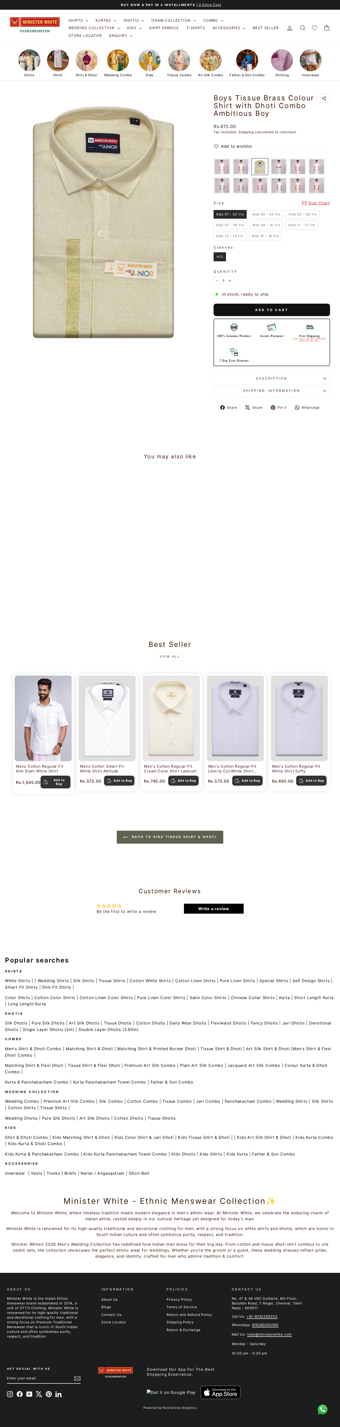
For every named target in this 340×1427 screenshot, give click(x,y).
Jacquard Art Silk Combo (253, 1065)
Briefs (70, 1173)
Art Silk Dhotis (84, 1022)
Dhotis (132, 20)
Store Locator (85, 35)
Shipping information (271, 391)
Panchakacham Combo (248, 1101)
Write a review (213, 908)
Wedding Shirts (53, 980)
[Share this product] (324, 98)
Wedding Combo (22, 1101)
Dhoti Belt (139, 1173)
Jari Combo (208, 1101)
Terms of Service (182, 1307)
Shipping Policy (180, 1322)
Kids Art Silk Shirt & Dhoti (264, 1137)
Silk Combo (111, 1101)
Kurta (284, 997)
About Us (109, 1299)
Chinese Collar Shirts (253, 997)
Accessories (227, 28)
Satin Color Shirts (208, 997)
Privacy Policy (179, 1299)
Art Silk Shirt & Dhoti (268, 1048)
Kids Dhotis (183, 1154)
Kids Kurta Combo (314, 1137)
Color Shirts (17, 997)
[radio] (222, 166)
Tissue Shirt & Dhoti (221, 1048)
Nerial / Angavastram (102, 1173)
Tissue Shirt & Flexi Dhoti (94, 1065)
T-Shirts (195, 28)
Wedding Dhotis (21, 1118)
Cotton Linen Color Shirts (106, 997)
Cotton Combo (142, 1101)
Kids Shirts (211, 1154)
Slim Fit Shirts (56, 987)
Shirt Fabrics (164, 28)
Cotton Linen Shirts (195, 980)
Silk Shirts (83, 980)
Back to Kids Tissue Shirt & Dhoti (173, 837)
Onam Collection (171, 20)
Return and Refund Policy (189, 1315)
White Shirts (17, 980)
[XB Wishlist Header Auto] (314, 28)
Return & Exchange (184, 1330)
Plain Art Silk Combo (201, 1065)
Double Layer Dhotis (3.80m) (109, 1029)
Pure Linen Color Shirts (161, 997)
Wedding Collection (92, 28)
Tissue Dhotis (118, 1022)
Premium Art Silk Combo (150, 1065)
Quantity (226, 271)
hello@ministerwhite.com (269, 1334)
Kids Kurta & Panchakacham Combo (42, 1154)
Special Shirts (273, 980)
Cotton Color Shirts (54, 997)
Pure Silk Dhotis (48, 1022)
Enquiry (118, 35)
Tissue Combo (177, 1101)
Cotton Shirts (22, 1107)
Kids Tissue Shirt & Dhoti (204, 1137)
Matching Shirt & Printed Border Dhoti (156, 1048)
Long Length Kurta (27, 1003)
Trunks (53, 1173)
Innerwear (15, 1173)
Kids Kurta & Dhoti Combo (35, 1143)
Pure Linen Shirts (237, 980)
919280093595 (265, 1325)
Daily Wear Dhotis (188, 1022)
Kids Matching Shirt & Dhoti (81, 1137)
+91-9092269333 (262, 1316)
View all (170, 656)
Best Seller (266, 28)
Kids (132, 28)
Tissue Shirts (112, 980)
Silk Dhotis (16, 1022)
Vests (36, 1173)
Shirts (76, 20)
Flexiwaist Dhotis (228, 1022)
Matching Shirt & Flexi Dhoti (34, 1065)
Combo (211, 20)
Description (271, 378)
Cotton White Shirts (150, 980)
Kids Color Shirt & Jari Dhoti (144, 1137)
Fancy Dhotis (264, 1022)
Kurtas (104, 20)
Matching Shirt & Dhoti (89, 1048)
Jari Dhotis (293, 1022)
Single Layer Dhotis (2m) (48, 1029)
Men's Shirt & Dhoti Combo (33, 1048)
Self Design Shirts (311, 980)
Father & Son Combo (172, 1082)
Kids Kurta (237, 1154)
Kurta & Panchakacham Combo (37, 1082)
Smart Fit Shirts (21, 987)
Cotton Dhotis (150, 1022)
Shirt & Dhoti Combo (26, 1137)
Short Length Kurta (314, 997)
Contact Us (111, 1315)
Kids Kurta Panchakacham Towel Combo (125, 1154)
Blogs (106, 1307)
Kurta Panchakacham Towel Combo (109, 1082)
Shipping (246, 132)
